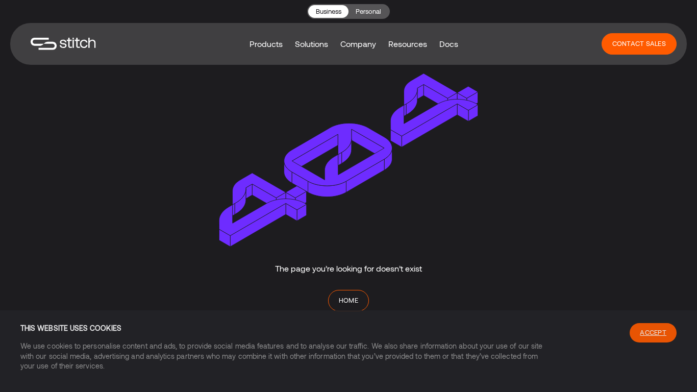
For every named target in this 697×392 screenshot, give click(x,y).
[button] (266, 44)
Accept (653, 332)
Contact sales (639, 43)
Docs (448, 43)
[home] (63, 43)
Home (349, 300)
